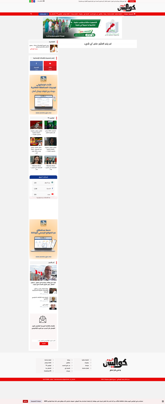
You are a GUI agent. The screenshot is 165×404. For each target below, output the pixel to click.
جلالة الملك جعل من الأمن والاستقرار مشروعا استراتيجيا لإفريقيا (40, 290)
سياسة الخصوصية (36, 401)
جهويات (81, 14)
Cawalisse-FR (47, 371)
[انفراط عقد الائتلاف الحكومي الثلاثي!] (53, 299)
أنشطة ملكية (118, 14)
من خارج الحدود (94, 14)
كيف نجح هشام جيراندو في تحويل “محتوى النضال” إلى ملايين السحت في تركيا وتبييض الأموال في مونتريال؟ (102, 1)
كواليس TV (59, 14)
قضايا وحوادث (74, 14)
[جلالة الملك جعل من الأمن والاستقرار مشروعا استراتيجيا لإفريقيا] (53, 291)
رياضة (104, 14)
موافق (25, 401)
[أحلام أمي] (53, 307)
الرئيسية (131, 14)
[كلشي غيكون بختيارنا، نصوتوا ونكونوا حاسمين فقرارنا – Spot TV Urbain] (36, 125)
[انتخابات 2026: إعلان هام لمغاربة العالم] (50, 125)
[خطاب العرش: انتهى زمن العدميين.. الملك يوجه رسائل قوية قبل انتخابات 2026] (36, 141)
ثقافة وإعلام (66, 14)
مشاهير (101, 14)
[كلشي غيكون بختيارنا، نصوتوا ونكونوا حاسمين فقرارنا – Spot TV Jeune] (50, 141)
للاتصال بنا (40, 1)
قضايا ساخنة (110, 14)
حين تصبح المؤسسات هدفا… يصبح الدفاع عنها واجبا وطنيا (39, 46)
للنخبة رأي (86, 14)
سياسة (126, 14)
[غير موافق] (163, 401)
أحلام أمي (45, 305)
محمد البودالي (120, 379)
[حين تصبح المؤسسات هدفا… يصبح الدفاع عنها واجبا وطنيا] (53, 48)
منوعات (68, 371)
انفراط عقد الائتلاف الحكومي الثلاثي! (40, 298)
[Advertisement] (82, 392)
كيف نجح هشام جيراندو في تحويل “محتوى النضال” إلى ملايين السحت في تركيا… (43, 283)
